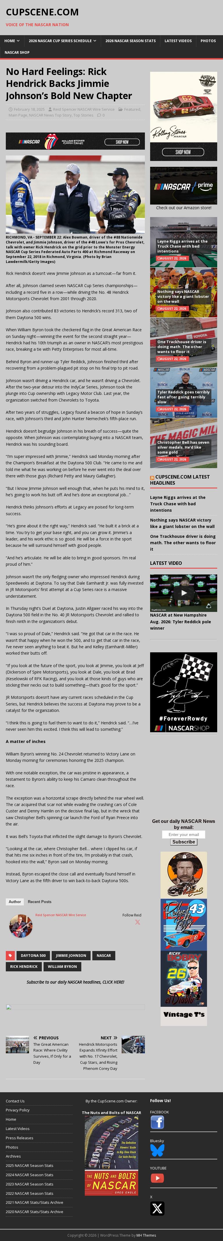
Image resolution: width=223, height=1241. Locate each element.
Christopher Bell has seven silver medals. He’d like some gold (183, 447)
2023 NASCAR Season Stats (29, 1184)
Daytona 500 (33, 955)
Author (15, 902)
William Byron (62, 966)
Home (9, 40)
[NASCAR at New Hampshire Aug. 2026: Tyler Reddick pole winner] (183, 593)
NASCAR (104, 955)
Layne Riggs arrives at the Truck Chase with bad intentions (182, 246)
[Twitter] (137, 921)
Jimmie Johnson (71, 955)
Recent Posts (39, 902)
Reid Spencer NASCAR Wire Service (84, 109)
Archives (13, 1156)
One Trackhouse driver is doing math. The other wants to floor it (181, 346)
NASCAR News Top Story (50, 115)
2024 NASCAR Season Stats (29, 1174)
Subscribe (183, 841)
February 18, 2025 (29, 109)
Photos (208, 40)
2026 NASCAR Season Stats (130, 40)
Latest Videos (178, 40)
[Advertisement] (183, 782)
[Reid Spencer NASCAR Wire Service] (21, 934)
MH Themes (146, 1235)
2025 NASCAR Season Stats (29, 1165)
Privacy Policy (18, 1110)
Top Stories (83, 115)
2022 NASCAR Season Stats (29, 1193)
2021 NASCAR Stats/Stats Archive (34, 1202)
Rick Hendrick (23, 966)
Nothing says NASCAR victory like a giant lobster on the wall (183, 296)
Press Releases (19, 1137)
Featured (132, 109)
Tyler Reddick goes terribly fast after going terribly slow (183, 396)
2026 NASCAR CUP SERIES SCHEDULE (60, 40)
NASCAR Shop (17, 52)
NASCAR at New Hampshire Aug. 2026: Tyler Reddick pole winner (180, 621)
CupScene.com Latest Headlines (180, 480)
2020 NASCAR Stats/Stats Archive (34, 1211)
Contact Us (15, 1101)
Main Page (18, 115)
